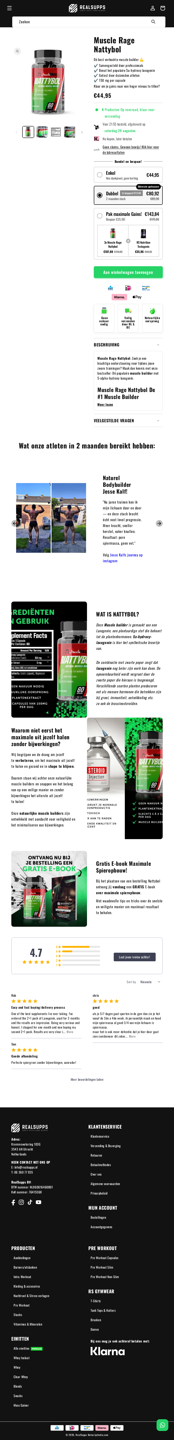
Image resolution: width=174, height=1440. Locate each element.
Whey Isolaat (21, 1357)
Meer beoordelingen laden (87, 1079)
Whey (17, 1367)
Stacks (18, 1314)
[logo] (87, 8)
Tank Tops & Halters (103, 1310)
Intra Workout (22, 1276)
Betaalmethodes (101, 1164)
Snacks (18, 1395)
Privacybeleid (99, 1193)
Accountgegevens (101, 1226)
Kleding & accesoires (27, 1286)
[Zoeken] (153, 22)
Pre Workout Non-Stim (105, 1276)
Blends (18, 1386)
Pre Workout (22, 1305)
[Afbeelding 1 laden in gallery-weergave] (28, 132)
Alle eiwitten (27, 1348)
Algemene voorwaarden (105, 1183)
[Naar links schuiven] (16, 132)
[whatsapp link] (162, 1425)
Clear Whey (21, 1376)
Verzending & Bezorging (106, 1145)
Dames (95, 1329)
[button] (9, 8)
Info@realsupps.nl (26, 1167)
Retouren (96, 1155)
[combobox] (88, 22)
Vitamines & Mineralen (28, 1324)
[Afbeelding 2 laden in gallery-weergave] (42, 132)
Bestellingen (98, 1217)
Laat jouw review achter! (134, 957)
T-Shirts (96, 1300)
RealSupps (81, 1435)
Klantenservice (100, 1136)
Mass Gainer (21, 1405)
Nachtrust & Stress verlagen (31, 1295)
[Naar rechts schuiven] (82, 132)
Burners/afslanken (25, 1267)
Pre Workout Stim (102, 1267)
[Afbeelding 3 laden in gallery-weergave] (56, 132)
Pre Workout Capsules (104, 1257)
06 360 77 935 (23, 1172)
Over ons (96, 1174)
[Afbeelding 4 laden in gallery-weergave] (69, 132)
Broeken (96, 1319)
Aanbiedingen (22, 1257)
